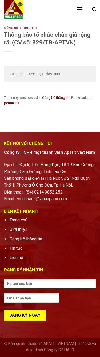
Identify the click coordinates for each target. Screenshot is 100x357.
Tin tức (16, 248)
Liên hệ (17, 257)
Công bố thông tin (20, 28)
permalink (11, 103)
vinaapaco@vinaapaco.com (42, 198)
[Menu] (80, 9)
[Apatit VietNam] (36, 9)
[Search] (94, 9)
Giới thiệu (18, 229)
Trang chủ (18, 220)
